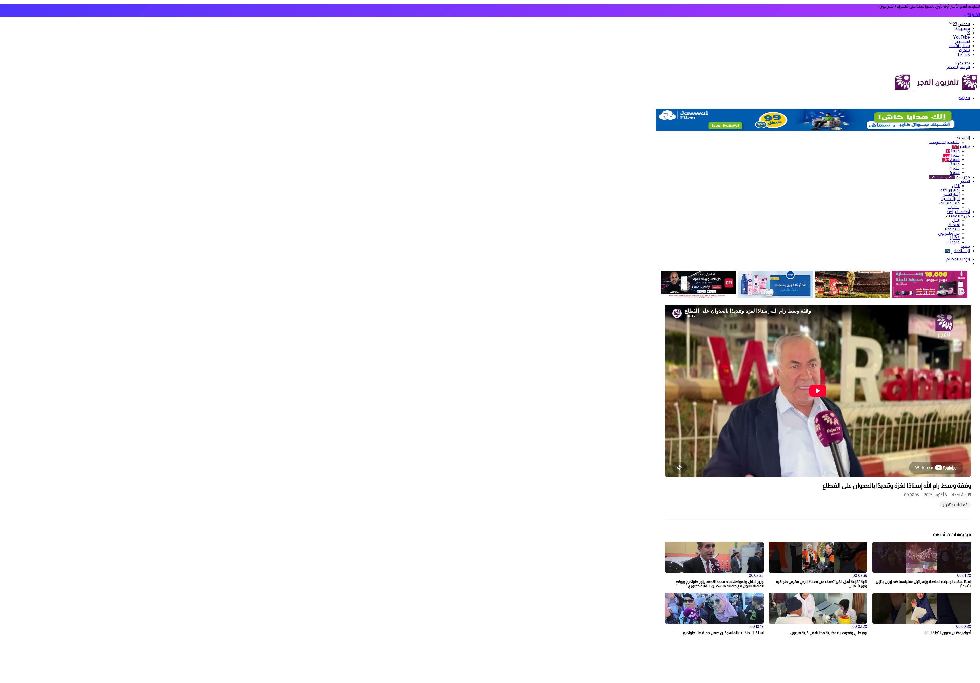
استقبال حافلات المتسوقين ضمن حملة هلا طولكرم (723, 633)
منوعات (953, 242)
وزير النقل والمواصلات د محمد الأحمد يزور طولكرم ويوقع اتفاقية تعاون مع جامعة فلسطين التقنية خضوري (720, 584)
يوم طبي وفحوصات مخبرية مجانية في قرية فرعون (828, 633)
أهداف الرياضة (958, 211)
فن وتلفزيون (949, 233)
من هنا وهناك (958, 216)
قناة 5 (955, 172)
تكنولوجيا (952, 229)
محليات (954, 207)
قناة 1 (953, 151)
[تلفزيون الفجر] (913, 90)
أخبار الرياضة (950, 190)
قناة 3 (955, 164)
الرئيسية (963, 138)
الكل (956, 185)
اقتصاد (954, 224)
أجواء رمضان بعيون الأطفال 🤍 (947, 633)
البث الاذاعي (957, 251)
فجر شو (949, 177)
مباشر (961, 146)
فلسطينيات (949, 203)
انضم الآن (972, 15)
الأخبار (965, 181)
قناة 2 (951, 159)
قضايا (955, 237)
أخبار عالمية (950, 198)
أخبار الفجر (952, 194)
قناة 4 (955, 168)
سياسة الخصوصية (944, 142)
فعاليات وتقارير (954, 505)
